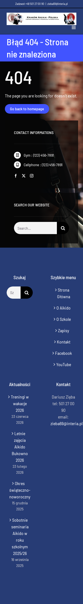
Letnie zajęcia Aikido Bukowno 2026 (20, 447)
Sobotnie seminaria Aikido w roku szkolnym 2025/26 (20, 536)
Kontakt (63, 341)
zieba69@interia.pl (57, 4)
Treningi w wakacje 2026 (20, 403)
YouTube (63, 364)
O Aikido (63, 307)
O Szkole (63, 319)
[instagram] (31, 176)
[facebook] (15, 176)
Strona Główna (63, 293)
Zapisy (63, 330)
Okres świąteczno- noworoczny (19, 490)
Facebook (63, 353)
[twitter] (23, 176)
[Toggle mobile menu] (74, 27)
